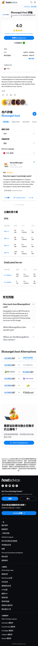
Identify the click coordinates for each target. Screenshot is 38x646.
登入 (28, 499)
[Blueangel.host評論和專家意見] (3, 94)
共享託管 (5, 582)
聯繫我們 (5, 529)
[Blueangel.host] (5, 14)
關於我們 (5, 525)
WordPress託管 (7, 578)
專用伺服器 (5, 601)
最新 (5, 143)
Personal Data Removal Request (12, 553)
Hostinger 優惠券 (7, 630)
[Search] (31, 2)
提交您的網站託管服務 (9, 541)
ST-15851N (7, 282)
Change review (20, 197)
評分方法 (27, 6)
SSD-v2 (6, 238)
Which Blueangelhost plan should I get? (14, 328)
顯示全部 (31, 58)
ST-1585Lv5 (7, 275)
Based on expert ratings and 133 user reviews (19, 33)
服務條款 (5, 560)
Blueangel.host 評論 (22, 12)
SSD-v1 (6, 231)
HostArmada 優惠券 (8, 627)
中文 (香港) (10, 153)
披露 (3, 549)
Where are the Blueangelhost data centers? (16, 338)
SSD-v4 (6, 252)
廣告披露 (33, 6)
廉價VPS (5, 593)
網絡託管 (5, 574)
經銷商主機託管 (7, 605)
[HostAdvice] (10, 2)
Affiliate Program (7, 537)
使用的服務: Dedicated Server (13, 190)
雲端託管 (5, 597)
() (32, 197)
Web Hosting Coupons (9, 619)
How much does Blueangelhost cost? (16, 305)
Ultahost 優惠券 (7, 634)
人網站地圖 (5, 533)
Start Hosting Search (20, 443)
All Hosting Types (8, 570)
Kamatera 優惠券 (7, 623)
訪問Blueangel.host (19, 38)
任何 (5, 133)
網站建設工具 (6, 609)
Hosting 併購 (17, 513)
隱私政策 (5, 556)
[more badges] (26, 105)
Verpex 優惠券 (6, 638)
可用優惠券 (19, 43)
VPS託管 (5, 590)
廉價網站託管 (6, 586)
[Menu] (34, 2)
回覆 (8, 197)
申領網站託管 (6, 545)
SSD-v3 (6, 245)
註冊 (9, 499)
